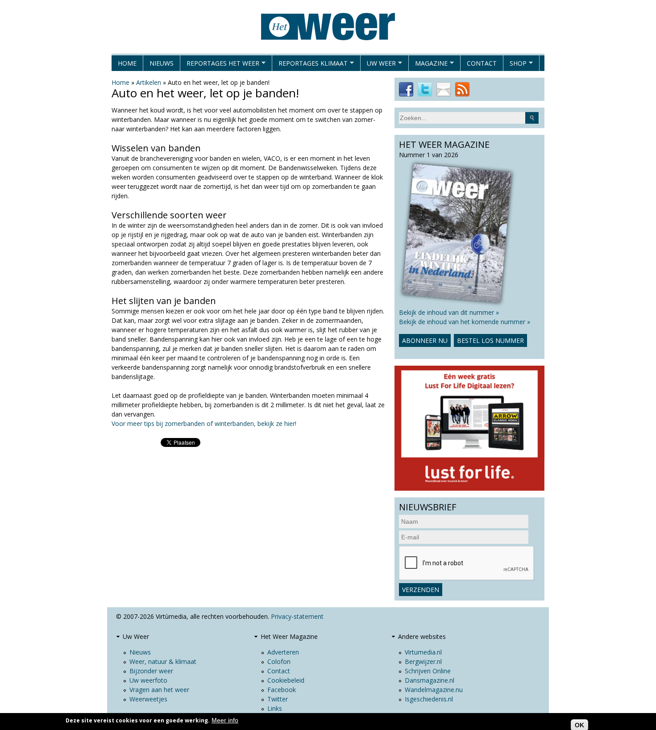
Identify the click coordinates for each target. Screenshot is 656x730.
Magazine (428, 65)
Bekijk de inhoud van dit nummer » (449, 312)
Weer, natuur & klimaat (162, 661)
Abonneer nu (425, 340)
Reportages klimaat (310, 65)
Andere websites (422, 636)
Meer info (225, 720)
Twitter (277, 699)
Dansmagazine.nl (429, 680)
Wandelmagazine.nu (434, 689)
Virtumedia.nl (423, 652)
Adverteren (283, 652)
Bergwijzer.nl (423, 661)
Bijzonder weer (151, 671)
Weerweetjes (148, 699)
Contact (482, 63)
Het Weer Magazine (289, 636)
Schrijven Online (428, 671)
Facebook (281, 689)
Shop (515, 65)
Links (274, 708)
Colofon (279, 661)
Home (127, 63)
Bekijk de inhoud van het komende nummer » (464, 321)
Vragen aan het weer (159, 689)
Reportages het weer (219, 65)
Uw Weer (378, 65)
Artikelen (148, 82)
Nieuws (161, 63)
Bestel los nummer (490, 340)
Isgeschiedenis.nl (429, 699)
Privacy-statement (297, 616)
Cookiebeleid (285, 680)
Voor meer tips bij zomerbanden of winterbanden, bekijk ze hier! (204, 423)
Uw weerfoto (148, 680)
